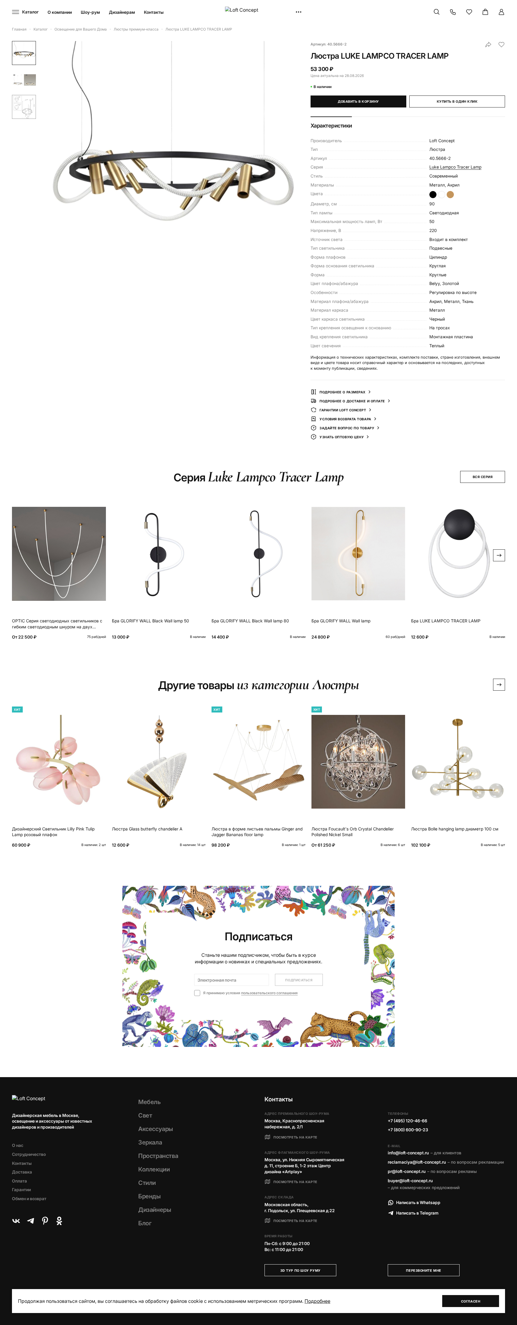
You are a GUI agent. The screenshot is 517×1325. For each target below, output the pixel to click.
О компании (60, 12)
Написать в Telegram (417, 1212)
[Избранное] (469, 12)
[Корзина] (485, 12)
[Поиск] (436, 12)
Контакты (154, 12)
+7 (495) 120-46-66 (407, 1120)
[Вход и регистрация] (501, 12)
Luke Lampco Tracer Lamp (455, 166)
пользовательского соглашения (269, 993)
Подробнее (317, 1301)
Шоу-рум (90, 12)
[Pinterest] (45, 1221)
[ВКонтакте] (16, 1221)
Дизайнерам (122, 12)
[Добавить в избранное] (501, 44)
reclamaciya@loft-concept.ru (417, 1162)
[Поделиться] (488, 44)
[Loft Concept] (258, 12)
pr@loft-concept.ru (406, 1171)
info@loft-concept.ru (408, 1152)
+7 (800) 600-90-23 (408, 1129)
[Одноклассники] (59, 1221)
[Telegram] (30, 1221)
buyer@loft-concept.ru (410, 1180)
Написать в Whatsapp (418, 1202)
